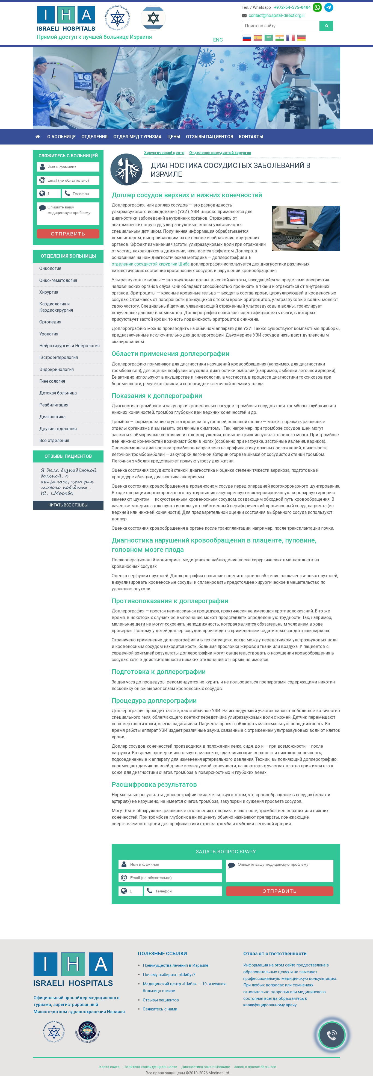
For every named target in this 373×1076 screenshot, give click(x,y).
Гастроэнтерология (58, 357)
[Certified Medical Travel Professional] (87, 1033)
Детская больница (58, 393)
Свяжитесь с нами (160, 1009)
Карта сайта (109, 1067)
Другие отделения (58, 428)
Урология (48, 334)
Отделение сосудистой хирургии (220, 153)
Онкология (50, 268)
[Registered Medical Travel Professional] (54, 1032)
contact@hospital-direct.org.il (276, 15)
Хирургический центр (164, 153)
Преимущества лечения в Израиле (175, 965)
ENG (218, 40)
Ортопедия (50, 322)
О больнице (61, 136)
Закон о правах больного (255, 1067)
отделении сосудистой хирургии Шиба (151, 264)
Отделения (94, 136)
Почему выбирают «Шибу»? (169, 974)
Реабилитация (53, 405)
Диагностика (52, 416)
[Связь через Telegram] (329, 7)
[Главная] (38, 137)
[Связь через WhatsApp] (317, 7)
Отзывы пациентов (209, 136)
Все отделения (54, 440)
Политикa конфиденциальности (150, 1067)
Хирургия (48, 292)
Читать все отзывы (68, 505)
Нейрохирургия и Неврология (69, 345)
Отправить (279, 891)
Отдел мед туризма (137, 136)
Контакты (251, 136)
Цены (173, 136)
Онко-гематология (58, 280)
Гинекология (52, 381)
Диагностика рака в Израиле (205, 1067)
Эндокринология (56, 369)
